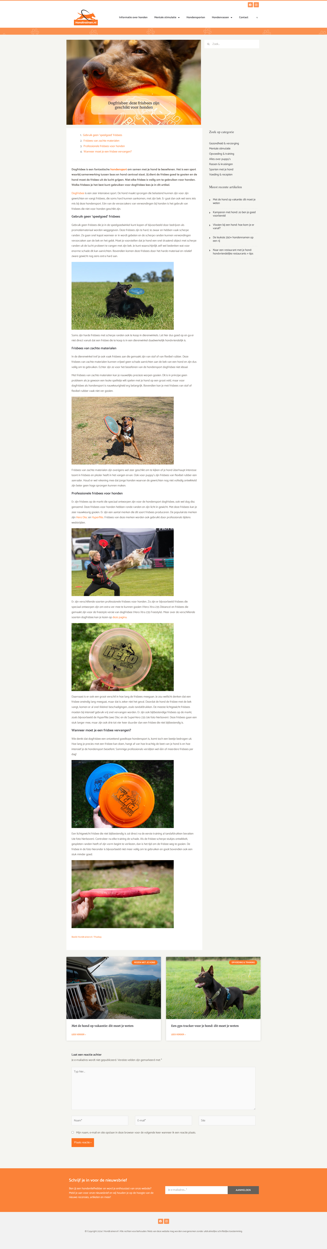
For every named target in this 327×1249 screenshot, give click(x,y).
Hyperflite (97, 517)
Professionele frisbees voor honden (104, 146)
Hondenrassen (220, 17)
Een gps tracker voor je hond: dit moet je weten (205, 1026)
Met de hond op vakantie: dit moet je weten (103, 1026)
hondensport (118, 169)
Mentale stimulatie (165, 17)
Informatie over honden (133, 17)
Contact (243, 17)
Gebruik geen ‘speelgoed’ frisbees (102, 135)
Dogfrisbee (78, 193)
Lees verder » (79, 1034)
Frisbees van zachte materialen (101, 141)
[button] (257, 17)
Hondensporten (195, 17)
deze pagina (120, 617)
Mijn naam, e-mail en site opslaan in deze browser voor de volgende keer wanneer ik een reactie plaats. (136, 1132)
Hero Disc (82, 517)
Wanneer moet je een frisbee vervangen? (108, 152)
